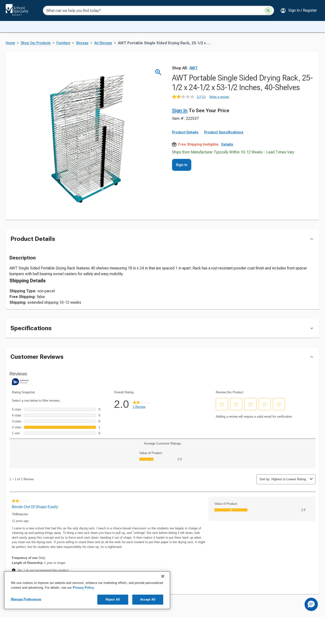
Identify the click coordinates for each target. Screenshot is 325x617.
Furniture (63, 43)
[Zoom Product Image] (158, 72)
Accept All (147, 599)
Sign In (179, 110)
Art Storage (103, 43)
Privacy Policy (83, 587)
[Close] (163, 576)
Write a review (219, 97)
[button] (298, 10)
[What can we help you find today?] (268, 11)
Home (10, 43)
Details (227, 144)
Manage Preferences (26, 599)
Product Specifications (223, 132)
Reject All (113, 599)
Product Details (185, 132)
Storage (82, 43)
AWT (193, 68)
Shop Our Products (36, 43)
